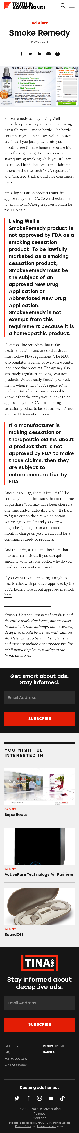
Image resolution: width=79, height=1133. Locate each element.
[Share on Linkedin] (39, 53)
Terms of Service (46, 1126)
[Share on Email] (48, 53)
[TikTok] (62, 1098)
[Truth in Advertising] (24, 5)
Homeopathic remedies (23, 344)
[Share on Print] (57, 53)
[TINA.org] (39, 962)
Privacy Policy (23, 1126)
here (8, 594)
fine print (29, 498)
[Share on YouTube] (50, 1098)
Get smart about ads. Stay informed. (39, 679)
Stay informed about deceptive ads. (39, 983)
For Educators (15, 1058)
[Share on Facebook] (21, 53)
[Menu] (72, 6)
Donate (49, 1052)
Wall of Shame (15, 1065)
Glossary (11, 1046)
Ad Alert (39, 23)
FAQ (7, 1052)
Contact (39, 1118)
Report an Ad (53, 1046)
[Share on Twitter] (30, 53)
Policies (39, 1113)
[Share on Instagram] (39, 1098)
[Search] (63, 6)
